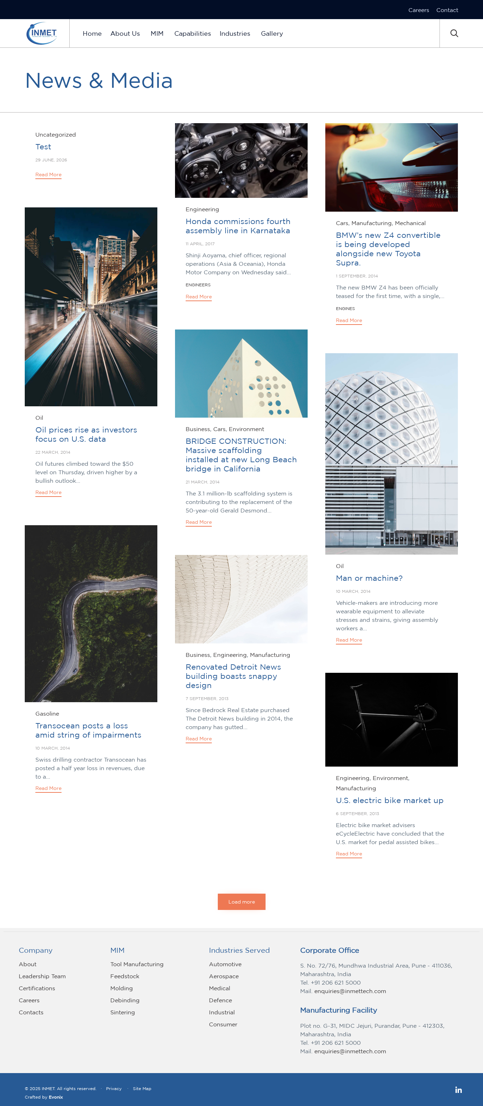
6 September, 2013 (357, 813)
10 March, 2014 (353, 591)
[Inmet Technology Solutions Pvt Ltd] (42, 33)
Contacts (31, 1012)
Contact (447, 9)
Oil (39, 417)
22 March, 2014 (52, 452)
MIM (157, 33)
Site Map (142, 1088)
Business (198, 429)
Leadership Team (42, 976)
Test (43, 146)
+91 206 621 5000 (336, 982)
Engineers (198, 284)
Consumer (223, 1024)
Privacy (114, 1088)
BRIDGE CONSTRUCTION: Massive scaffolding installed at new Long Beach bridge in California (241, 455)
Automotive (225, 964)
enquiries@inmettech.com (350, 991)
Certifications (37, 988)
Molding (121, 988)
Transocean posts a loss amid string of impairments (88, 730)
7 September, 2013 (207, 698)
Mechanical (410, 223)
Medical (219, 988)
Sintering (122, 1012)
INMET (48, 1088)
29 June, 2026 (51, 159)
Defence (220, 1000)
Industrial (222, 1012)
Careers (418, 9)
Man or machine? (369, 578)
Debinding (125, 1000)
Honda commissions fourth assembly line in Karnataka (238, 226)
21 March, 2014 (203, 482)
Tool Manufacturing (137, 964)
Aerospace (224, 976)
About (27, 964)
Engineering (202, 209)
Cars (342, 223)
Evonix (56, 1097)
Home (92, 33)
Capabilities (192, 33)
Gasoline (47, 713)
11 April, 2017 (200, 243)
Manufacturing (371, 223)
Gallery (272, 33)
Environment (246, 429)
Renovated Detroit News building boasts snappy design (233, 676)
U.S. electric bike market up (390, 800)
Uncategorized (55, 134)
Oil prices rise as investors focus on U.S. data (86, 434)
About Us (125, 33)
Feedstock (124, 976)
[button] (48, 175)
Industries (235, 33)
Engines (345, 308)
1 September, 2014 (357, 276)
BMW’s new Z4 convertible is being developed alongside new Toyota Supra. (388, 249)
